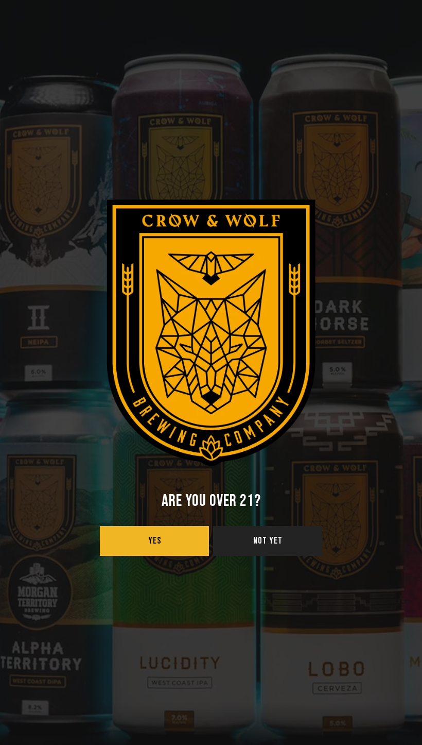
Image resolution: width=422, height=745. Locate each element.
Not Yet (268, 540)
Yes (154, 540)
